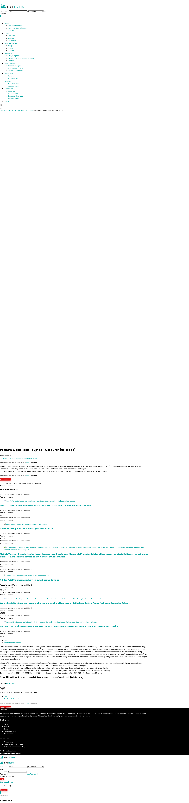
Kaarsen (11, 38)
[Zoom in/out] (1, 795)
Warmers (8, 81)
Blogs (7, 101)
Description (8, 640)
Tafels (10, 48)
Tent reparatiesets (15, 26)
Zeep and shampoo (15, 96)
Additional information (12, 643)
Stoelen (11, 51)
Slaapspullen (9, 73)
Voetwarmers (13, 86)
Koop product (5, 479)
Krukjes (10, 46)
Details (27, 462)
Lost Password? (32, 774)
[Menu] (1, 105)
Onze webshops (10, 731)
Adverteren (8, 734)
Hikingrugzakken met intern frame (21, 58)
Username (4, 771)
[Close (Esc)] (6, 795)
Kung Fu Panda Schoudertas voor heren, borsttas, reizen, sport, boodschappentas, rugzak (46, 505)
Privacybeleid (9, 742)
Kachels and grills (14, 66)
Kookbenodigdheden (16, 68)
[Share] (5, 795)
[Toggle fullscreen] (3, 795)
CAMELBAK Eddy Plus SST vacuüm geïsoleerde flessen (27, 528)
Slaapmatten (13, 78)
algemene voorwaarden (13, 744)
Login (2, 779)
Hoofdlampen (13, 36)
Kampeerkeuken (10, 63)
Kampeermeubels (11, 43)
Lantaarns (12, 41)
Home (2, 110)
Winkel (6, 726)
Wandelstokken (14, 98)
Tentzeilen (12, 30)
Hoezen (11, 61)
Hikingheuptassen (15, 56)
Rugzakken (8, 53)
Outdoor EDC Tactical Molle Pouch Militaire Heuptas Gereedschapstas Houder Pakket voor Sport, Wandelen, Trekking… (60, 626)
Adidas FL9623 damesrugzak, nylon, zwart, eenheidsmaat (29, 580)
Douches (11, 91)
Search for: (4, 11)
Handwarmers (13, 83)
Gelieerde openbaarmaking (14, 747)
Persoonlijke (9, 89)
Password (3, 774)
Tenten (7, 23)
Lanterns (8, 33)
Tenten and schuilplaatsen (18, 28)
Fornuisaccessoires (15, 71)
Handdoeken (13, 93)
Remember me (8, 776)
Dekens (11, 76)
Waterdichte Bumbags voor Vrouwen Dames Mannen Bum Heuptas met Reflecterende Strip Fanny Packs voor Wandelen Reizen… (65, 603)
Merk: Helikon (11, 684)
